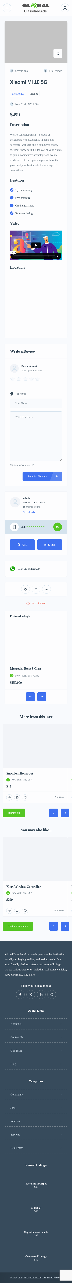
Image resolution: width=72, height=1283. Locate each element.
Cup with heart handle (36, 1232)
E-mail (51, 544)
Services (15, 1134)
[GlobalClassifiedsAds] (36, 8)
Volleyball (36, 1208)
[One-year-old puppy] (36, 1250)
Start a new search (18, 926)
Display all (14, 812)
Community (17, 1094)
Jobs (12, 1107)
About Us (15, 1023)
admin (27, 498)
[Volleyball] (36, 1201)
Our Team (16, 1050)
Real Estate (16, 1147)
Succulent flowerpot (36, 1184)
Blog (13, 1063)
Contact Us (16, 1037)
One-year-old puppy (36, 1256)
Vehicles (15, 1121)
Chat (24, 544)
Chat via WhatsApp (29, 568)
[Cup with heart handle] (36, 1225)
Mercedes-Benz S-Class (25, 668)
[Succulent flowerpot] (36, 1177)
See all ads (29, 512)
